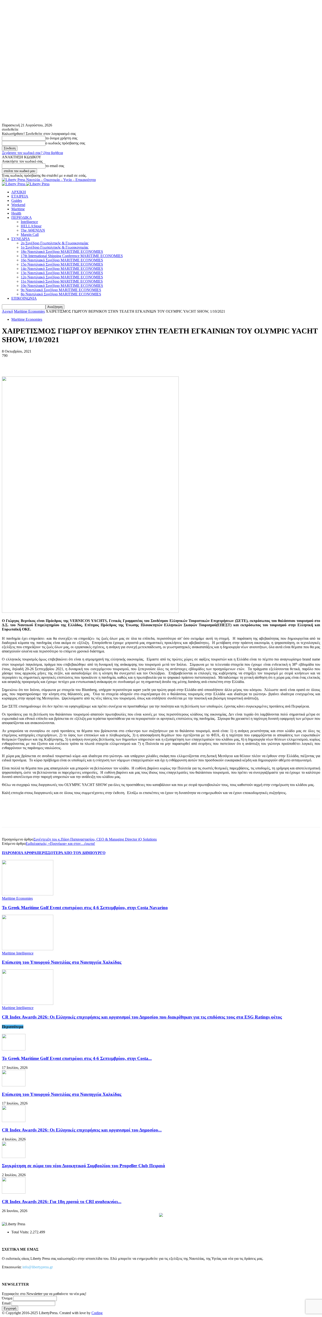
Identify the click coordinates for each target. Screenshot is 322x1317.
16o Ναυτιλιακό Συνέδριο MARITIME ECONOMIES (62, 260)
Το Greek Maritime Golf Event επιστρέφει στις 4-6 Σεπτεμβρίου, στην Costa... (77, 1058)
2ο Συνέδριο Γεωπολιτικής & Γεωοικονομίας (54, 243)
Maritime (18, 209)
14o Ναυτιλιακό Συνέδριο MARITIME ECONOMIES (62, 269)
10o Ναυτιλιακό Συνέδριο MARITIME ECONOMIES (62, 286)
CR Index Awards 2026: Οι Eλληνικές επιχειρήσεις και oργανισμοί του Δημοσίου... (82, 1129)
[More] (78, 363)
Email (6, 1303)
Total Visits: (20, 1232)
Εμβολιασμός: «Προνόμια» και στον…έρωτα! (60, 844)
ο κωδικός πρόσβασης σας (65, 143)
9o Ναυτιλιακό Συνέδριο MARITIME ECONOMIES (61, 290)
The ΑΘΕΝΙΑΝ (33, 230)
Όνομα (7, 1298)
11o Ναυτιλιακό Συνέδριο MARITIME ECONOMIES (62, 281)
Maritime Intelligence (17, 953)
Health (16, 213)
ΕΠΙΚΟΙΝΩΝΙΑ (24, 298)
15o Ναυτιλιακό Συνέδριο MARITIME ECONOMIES (62, 264)
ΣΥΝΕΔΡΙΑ (20, 239)
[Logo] (14, 184)
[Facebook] (9, 362)
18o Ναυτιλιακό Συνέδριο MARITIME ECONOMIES (62, 252)
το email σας (54, 166)
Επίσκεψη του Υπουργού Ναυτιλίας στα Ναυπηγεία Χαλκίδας (61, 962)
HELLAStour (31, 226)
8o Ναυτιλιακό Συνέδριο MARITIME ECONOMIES (61, 294)
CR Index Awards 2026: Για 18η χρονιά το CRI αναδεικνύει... (61, 1201)
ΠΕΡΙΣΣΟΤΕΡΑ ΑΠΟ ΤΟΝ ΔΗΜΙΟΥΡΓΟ (71, 853)
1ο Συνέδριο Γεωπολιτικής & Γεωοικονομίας (54, 247)
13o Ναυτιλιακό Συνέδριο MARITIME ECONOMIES (62, 273)
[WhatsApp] (60, 362)
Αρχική (7, 311)
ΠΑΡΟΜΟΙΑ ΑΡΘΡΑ (19, 853)
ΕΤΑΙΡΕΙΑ (19, 196)
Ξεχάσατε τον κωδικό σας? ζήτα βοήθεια (32, 153)
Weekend (18, 205)
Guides (16, 201)
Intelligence (29, 222)
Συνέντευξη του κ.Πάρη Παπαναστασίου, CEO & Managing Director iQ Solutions (95, 839)
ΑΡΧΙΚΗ (18, 192)
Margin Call (30, 235)
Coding (97, 1313)
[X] (26, 362)
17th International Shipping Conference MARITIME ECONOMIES (72, 256)
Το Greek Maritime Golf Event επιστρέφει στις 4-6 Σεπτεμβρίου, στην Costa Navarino (85, 907)
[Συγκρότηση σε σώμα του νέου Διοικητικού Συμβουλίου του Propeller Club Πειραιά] (13, 1157)
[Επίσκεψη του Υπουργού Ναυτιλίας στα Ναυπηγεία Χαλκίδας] (27, 949)
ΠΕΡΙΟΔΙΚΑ (21, 218)
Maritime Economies (29, 311)
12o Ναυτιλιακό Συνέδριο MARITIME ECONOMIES (62, 277)
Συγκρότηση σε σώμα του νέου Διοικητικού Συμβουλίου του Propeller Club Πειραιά (83, 1165)
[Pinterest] (43, 362)
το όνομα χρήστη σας (61, 138)
